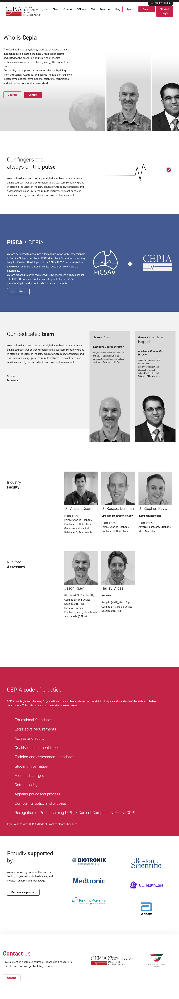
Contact (147, 9)
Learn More (18, 291)
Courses (67, 9)
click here (71, 824)
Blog (117, 9)
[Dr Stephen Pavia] (155, 504)
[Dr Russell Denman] (118, 504)
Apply (130, 9)
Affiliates (81, 9)
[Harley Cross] (118, 586)
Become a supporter (23, 892)
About (56, 9)
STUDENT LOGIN (162, 3)
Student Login (164, 11)
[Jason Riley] (81, 586)
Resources (105, 9)
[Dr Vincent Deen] (81, 504)
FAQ (93, 9)
